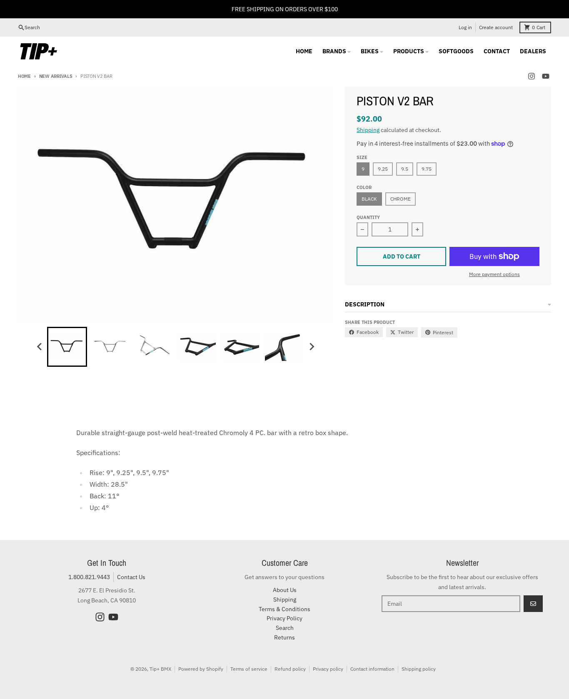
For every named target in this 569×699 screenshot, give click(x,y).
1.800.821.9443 (89, 577)
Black (369, 199)
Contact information (372, 669)
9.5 (404, 169)
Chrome (400, 199)
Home (24, 76)
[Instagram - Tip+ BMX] (531, 76)
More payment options (494, 274)
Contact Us (131, 577)
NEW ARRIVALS (55, 76)
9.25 (383, 169)
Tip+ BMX (160, 669)
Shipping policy (419, 669)
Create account (496, 27)
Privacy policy (328, 669)
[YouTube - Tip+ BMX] (545, 76)
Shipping (368, 130)
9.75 (427, 169)
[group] (67, 347)
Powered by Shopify (200, 669)
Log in (465, 27)
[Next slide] (311, 346)
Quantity (368, 217)
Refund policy (290, 669)
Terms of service (248, 669)
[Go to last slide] (39, 346)
